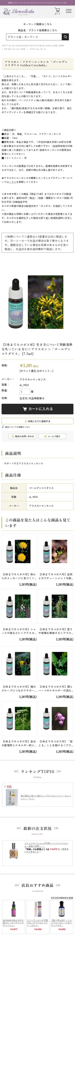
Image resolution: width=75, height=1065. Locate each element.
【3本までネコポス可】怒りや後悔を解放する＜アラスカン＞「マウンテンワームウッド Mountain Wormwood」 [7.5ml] (55, 631)
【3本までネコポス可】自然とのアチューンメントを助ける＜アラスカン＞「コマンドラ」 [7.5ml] (55, 576)
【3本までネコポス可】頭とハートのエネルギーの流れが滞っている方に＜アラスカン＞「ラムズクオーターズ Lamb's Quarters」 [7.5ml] (55, 688)
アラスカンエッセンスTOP (14, 49)
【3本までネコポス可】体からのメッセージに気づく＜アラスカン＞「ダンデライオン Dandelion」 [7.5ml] (19, 576)
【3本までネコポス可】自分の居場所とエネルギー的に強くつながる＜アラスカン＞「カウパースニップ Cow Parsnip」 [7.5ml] (19, 743)
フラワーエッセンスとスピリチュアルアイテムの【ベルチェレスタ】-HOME (33, 45)
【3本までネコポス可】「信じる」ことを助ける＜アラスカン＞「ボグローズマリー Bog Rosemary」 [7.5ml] (55, 743)
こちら (12, 182)
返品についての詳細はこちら (17, 426)
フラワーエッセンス (37, 49)
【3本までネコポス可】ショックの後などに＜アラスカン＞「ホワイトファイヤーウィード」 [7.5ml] (19, 631)
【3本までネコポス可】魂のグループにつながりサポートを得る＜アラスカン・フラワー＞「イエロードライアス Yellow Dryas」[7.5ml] (19, 688)
